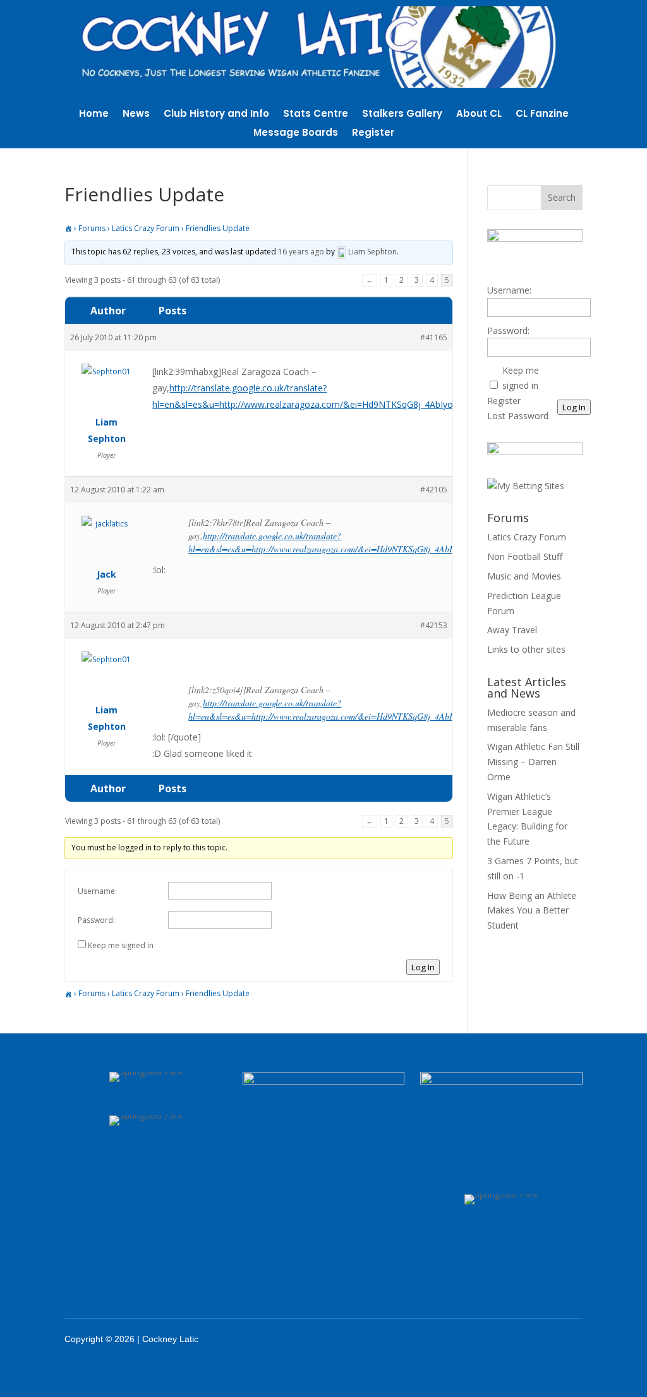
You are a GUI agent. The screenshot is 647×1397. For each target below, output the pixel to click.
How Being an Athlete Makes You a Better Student (531, 910)
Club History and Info (216, 114)
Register (373, 133)
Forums (92, 228)
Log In (423, 967)
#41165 (433, 337)
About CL (479, 114)
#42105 (433, 489)
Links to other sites (526, 649)
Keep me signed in (121, 945)
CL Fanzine (542, 114)
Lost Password (517, 416)
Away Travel (512, 630)
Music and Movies (524, 576)
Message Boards (295, 133)
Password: (96, 920)
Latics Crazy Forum (145, 228)
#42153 (433, 625)
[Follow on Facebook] (485, 1339)
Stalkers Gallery (402, 114)
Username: (97, 891)
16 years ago (301, 252)
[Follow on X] (517, 1339)
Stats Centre (315, 114)
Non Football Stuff (524, 556)
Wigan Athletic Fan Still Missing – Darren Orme (533, 761)
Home (94, 114)
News (136, 114)
